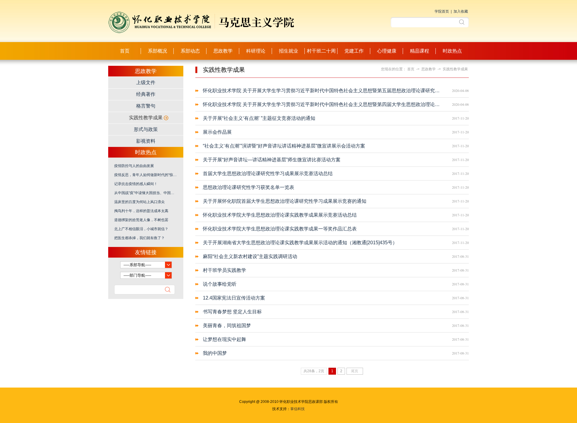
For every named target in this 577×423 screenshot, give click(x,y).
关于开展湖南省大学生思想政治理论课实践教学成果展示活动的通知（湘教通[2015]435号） (300, 242)
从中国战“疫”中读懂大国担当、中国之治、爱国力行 (145, 193)
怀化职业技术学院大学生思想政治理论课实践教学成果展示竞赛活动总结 (280, 215)
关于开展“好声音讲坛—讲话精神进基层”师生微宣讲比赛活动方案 (271, 159)
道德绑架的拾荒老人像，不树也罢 (141, 220)
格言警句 (145, 105)
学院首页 (442, 11)
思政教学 (223, 50)
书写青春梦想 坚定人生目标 (232, 311)
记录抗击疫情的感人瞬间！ (135, 184)
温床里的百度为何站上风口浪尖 (139, 202)
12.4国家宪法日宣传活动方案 (234, 297)
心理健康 (386, 50)
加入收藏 (460, 11)
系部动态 (190, 50)
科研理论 (255, 50)
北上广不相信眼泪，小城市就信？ (141, 229)
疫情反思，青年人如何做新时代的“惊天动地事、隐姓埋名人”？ (145, 175)
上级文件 (145, 82)
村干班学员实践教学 (224, 270)
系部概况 (157, 50)
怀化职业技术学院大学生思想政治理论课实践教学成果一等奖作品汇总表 (280, 228)
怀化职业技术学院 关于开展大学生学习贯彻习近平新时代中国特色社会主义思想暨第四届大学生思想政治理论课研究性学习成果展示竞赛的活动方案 (323, 104)
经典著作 (145, 94)
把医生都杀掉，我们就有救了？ (139, 238)
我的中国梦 (215, 353)
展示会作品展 (217, 132)
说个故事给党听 (220, 284)
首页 (125, 50)
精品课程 (419, 50)
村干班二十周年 (321, 54)
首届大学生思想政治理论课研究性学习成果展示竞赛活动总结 (268, 173)
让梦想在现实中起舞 (224, 339)
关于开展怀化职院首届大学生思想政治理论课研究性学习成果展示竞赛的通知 (284, 201)
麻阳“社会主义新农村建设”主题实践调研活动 (250, 256)
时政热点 (452, 50)
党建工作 (354, 50)
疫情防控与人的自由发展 (134, 166)
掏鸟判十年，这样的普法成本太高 (141, 211)
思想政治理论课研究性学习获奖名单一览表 (248, 187)
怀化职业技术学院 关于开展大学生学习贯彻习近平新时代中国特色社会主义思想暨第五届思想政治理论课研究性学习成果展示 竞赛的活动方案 (323, 90)
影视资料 (145, 141)
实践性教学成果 (146, 117)
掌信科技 (297, 409)
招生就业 (288, 50)
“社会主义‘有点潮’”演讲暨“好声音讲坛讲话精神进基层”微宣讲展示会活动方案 (284, 145)
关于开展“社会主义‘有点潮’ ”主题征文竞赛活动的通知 (259, 118)
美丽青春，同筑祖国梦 (227, 325)
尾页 (354, 371)
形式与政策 (146, 129)
